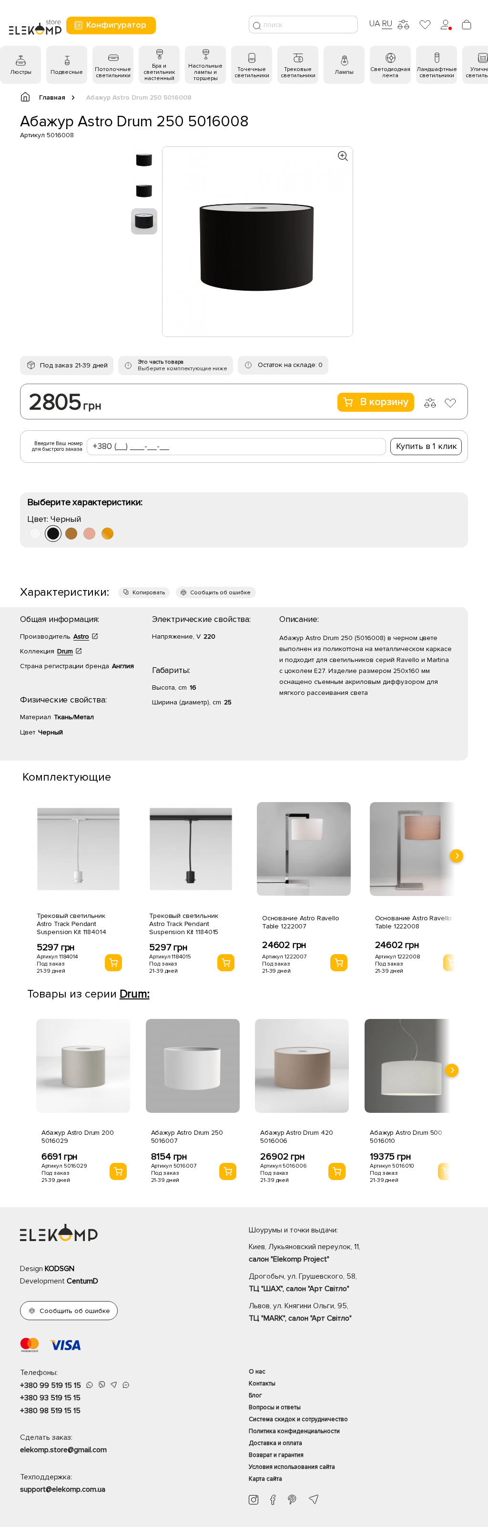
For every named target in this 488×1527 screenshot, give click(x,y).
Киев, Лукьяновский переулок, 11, (304, 1253)
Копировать (148, 592)
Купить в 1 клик (426, 446)
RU (387, 23)
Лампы (344, 72)
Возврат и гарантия (276, 1455)
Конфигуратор (116, 25)
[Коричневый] (71, 533)
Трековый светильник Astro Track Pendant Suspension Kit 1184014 (71, 924)
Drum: (135, 994)
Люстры (20, 72)
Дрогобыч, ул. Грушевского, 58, (303, 1282)
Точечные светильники (251, 72)
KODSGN (59, 1268)
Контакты (262, 1383)
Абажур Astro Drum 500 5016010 (406, 1137)
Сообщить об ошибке (220, 592)
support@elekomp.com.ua (62, 1489)
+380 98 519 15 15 (50, 1410)
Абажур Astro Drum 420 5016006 (296, 1137)
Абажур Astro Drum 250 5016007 (187, 1137)
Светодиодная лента (390, 72)
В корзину (384, 402)
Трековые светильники (298, 72)
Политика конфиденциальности (294, 1431)
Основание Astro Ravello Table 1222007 (300, 922)
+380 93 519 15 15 (50, 1398)
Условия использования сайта (292, 1467)
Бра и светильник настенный (159, 72)
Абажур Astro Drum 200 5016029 (77, 1137)
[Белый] (35, 533)
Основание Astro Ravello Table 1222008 (413, 922)
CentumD (82, 1281)
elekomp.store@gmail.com (63, 1450)
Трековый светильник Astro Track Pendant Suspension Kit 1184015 (183, 924)
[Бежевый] (89, 533)
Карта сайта (265, 1479)
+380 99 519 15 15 (50, 1385)
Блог (255, 1395)
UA (374, 23)
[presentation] (456, 856)
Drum (65, 651)
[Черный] (53, 533)
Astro (81, 636)
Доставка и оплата (275, 1443)
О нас (257, 1371)
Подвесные (67, 72)
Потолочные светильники (113, 72)
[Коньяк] (107, 533)
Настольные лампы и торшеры (205, 72)
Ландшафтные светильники (437, 72)
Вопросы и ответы (275, 1407)
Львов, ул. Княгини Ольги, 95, (300, 1312)
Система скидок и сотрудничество (298, 1419)
